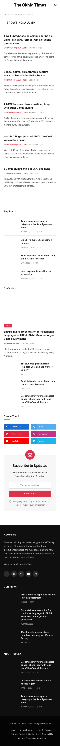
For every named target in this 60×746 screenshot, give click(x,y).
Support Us (47, 734)
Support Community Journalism (31, 738)
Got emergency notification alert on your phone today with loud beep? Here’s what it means (37, 399)
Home (13, 730)
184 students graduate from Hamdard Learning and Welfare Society (37, 366)
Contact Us (33, 734)
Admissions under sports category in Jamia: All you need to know (38, 224)
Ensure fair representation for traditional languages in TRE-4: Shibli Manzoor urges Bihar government (29, 335)
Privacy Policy (28, 505)
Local (7, 326)
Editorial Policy (18, 734)
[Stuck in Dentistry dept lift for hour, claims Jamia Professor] (11, 259)
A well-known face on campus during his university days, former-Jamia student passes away (28, 39)
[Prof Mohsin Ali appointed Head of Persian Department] (11, 598)
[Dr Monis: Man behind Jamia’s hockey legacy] (11, 684)
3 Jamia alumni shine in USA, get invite (27, 168)
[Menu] (5, 5)
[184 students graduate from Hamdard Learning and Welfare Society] (11, 367)
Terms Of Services (44, 730)
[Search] (55, 5)
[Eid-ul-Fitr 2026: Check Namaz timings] (11, 243)
